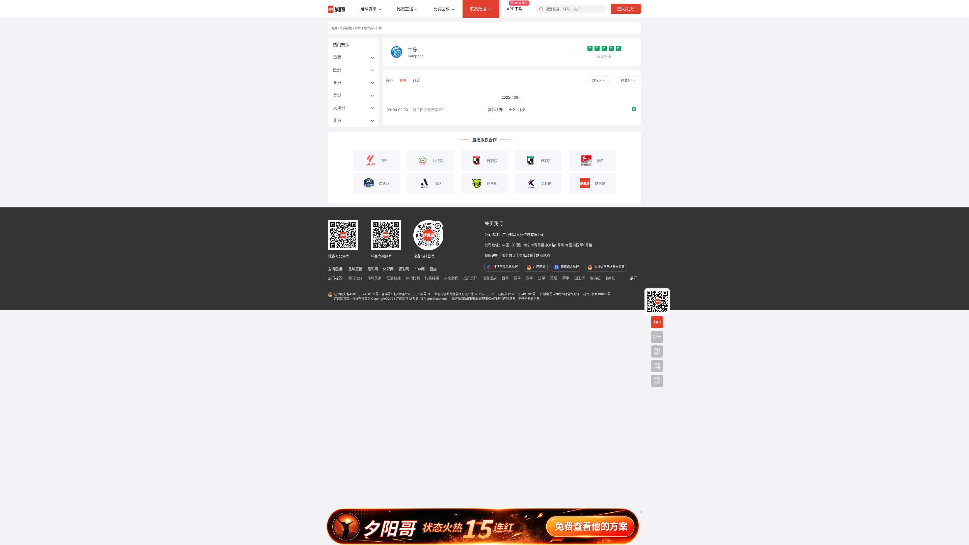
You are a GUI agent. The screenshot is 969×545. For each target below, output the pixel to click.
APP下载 (517, 6)
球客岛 (413, 299)
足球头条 (374, 278)
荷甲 (565, 278)
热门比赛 (413, 278)
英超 (553, 278)
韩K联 (610, 278)
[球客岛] (336, 9)
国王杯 (579, 278)
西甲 (505, 278)
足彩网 (372, 269)
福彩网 (404, 269)
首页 (334, 28)
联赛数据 (479, 8)
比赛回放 (442, 8)
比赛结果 (432, 278)
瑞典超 (595, 278)
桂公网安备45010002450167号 (356, 294)
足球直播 (355, 269)
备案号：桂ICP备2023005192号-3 (406, 294)
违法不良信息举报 (505, 267)
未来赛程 (451, 278)
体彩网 (388, 269)
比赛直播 (405, 8)
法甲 (541, 278)
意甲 (529, 278)
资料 (389, 80)
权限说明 (491, 255)
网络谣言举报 (569, 267)
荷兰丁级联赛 (364, 28)
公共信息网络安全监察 (609, 267)
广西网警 (538, 267)
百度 (433, 269)
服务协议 (509, 255)
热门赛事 (341, 44)
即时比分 (355, 278)
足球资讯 (369, 8)
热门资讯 (470, 278)
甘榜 (521, 109)
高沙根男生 (497, 109)
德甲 (517, 278)
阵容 (416, 80)
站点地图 (543, 255)
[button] (599, 80)
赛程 (403, 80)
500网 (419, 269)
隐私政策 (526, 255)
